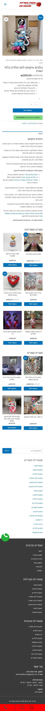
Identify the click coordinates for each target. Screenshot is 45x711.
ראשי (40, 551)
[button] (6, 19)
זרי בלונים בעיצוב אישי (30, 177)
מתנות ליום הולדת (36, 478)
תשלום (39, 571)
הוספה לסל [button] (33, 265)
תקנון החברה (37, 555)
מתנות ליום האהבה (36, 487)
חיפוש (7, 451)
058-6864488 (31, 672)
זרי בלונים (39, 520)
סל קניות (39, 567)
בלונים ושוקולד (37, 532)
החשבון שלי (38, 563)
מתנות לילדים (38, 474)
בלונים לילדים (38, 528)
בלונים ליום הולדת (36, 516)
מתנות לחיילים (37, 503)
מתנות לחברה (38, 495)
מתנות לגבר (38, 466)
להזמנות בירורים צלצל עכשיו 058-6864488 (28, 117)
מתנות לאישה (38, 470)
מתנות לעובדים (37, 507)
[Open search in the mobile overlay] (32, 707)
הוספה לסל (28, 110)
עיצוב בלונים (38, 524)
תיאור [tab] (40, 134)
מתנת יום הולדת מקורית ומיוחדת (26, 180)
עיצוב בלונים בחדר (31, 175)
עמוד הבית (39, 60)
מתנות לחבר (38, 491)
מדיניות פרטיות (36, 559)
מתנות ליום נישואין (36, 482)
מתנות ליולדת (38, 499)
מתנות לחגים (38, 512)
